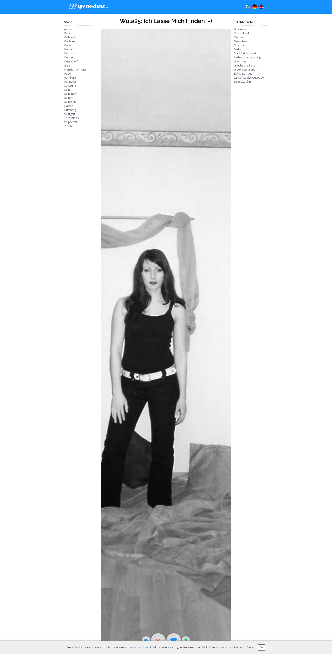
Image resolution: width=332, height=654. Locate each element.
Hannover (70, 81)
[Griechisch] (247, 6)
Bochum (69, 41)
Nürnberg (70, 110)
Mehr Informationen (139, 647)
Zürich (68, 126)
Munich (68, 98)
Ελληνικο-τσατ (243, 73)
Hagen (68, 73)
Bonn (67, 45)
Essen (67, 65)
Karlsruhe (70, 85)
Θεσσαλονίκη (242, 81)
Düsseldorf (71, 61)
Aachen (68, 29)
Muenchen (240, 41)
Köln (67, 89)
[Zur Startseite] (87, 7)
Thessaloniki (72, 118)
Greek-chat (240, 29)
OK (261, 647)
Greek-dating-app (244, 69)
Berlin (67, 33)
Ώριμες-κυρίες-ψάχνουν (249, 77)
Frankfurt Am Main (75, 69)
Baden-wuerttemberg (247, 57)
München (70, 102)
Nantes (68, 106)
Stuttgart (69, 114)
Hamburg (70, 77)
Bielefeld (69, 37)
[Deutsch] (254, 6)
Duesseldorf (241, 33)
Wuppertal (70, 122)
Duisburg (69, 57)
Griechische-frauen (245, 65)
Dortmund (70, 53)
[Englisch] (261, 6)
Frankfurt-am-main (245, 53)
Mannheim (70, 94)
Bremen (69, 49)
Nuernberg (240, 45)
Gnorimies (240, 61)
